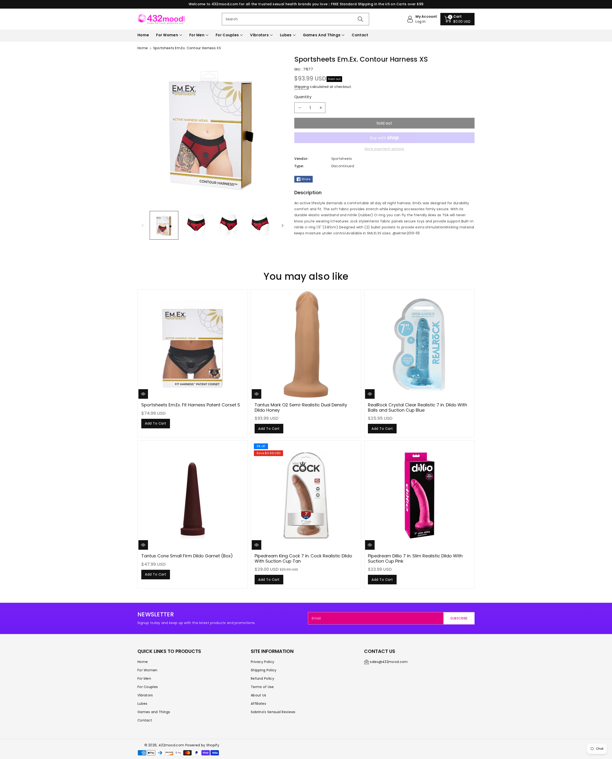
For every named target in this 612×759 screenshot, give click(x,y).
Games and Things (322, 35)
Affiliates (258, 703)
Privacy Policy (262, 661)
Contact (144, 720)
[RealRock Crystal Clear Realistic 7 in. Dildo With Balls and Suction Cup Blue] (419, 344)
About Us (258, 695)
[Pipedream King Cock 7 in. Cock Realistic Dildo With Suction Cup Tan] (306, 495)
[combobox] (295, 19)
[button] (457, 19)
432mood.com (171, 745)
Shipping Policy (264, 670)
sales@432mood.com (389, 661)
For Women (167, 35)
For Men (196, 35)
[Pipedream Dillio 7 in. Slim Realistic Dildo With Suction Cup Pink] (419, 495)
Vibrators (259, 35)
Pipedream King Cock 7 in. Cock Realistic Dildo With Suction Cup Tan (303, 558)
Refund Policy (262, 678)
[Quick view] (143, 394)
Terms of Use (262, 686)
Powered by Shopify (202, 745)
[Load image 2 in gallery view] (196, 225)
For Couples (227, 35)
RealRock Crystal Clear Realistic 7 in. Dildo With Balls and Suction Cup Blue (417, 407)
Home (142, 48)
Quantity (303, 97)
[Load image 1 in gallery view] (164, 225)
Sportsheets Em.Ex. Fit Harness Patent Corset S (190, 405)
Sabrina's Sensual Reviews (273, 712)
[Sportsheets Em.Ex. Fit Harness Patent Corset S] (192, 344)
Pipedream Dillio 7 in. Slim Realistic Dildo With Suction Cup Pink (415, 558)
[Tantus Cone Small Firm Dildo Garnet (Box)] (192, 495)
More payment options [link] (384, 148)
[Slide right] (282, 225)
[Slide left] (142, 225)
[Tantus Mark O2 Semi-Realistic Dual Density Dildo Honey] (306, 344)
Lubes (286, 35)
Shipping (301, 86)
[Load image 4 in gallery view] (260, 225)
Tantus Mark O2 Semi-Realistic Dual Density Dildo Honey (301, 407)
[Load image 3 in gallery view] (228, 225)
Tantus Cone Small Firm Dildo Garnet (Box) (187, 556)
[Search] (360, 19)
